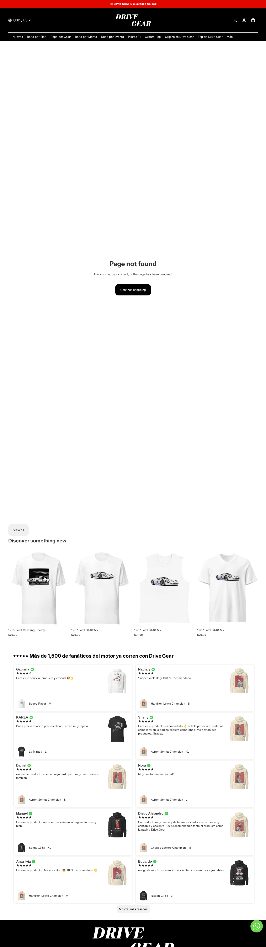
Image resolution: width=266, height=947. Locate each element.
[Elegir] (62, 620)
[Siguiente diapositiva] (62, 588)
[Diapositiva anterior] (14, 588)
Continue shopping (133, 289)
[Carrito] (253, 20)
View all (18, 530)
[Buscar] (235, 20)
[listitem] (230, 36)
